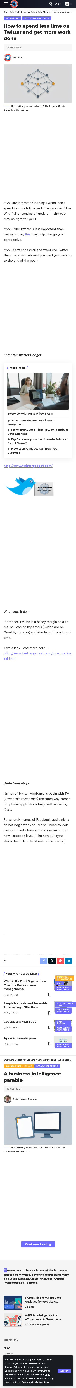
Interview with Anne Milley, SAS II (30, 413)
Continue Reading (38, 1244)
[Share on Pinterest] (60, 961)
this (27, 234)
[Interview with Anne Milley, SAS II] (38, 391)
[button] (64, 1371)
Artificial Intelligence (37, 1324)
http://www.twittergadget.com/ (28, 466)
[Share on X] (52, 961)
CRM (59, 983)
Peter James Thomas (25, 1099)
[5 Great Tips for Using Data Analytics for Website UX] (13, 1303)
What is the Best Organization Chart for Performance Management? (25, 985)
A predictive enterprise (20, 1038)
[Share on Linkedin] (68, 961)
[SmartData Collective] (14, 4)
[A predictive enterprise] (63, 1041)
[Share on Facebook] (43, 961)
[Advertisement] (38, 156)
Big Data (29, 1306)
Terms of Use (24, 1378)
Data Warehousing (47, 1066)
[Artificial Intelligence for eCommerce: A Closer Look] (13, 1320)
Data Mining (13, 18)
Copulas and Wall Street (20, 1021)
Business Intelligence (64, 978)
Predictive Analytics (36, 18)
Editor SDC (19, 57)
